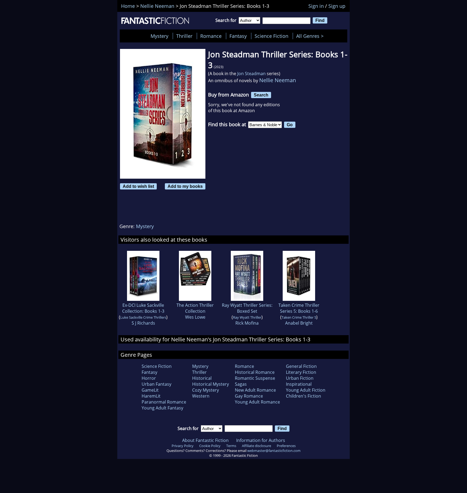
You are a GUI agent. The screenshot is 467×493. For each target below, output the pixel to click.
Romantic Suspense (255, 378)
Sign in (316, 6)
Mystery (159, 36)
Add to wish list (138, 186)
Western (200, 396)
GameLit (150, 390)
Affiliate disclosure (256, 445)
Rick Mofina (247, 323)
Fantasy (238, 36)
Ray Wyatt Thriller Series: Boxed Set (247, 308)
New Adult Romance (255, 390)
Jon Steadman (251, 73)
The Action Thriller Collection (195, 308)
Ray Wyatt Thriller (247, 317)
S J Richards (143, 323)
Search (261, 94)
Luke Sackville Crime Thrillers (143, 317)
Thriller (184, 36)
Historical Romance (255, 372)
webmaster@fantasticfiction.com (274, 450)
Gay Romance (249, 396)
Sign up (336, 6)
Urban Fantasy (156, 384)
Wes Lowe (195, 317)
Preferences (286, 445)
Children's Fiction (303, 396)
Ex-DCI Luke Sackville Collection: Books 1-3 (143, 308)
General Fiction (301, 366)
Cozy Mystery (205, 390)
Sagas (241, 384)
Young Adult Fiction (305, 390)
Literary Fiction (301, 372)
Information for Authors (260, 440)
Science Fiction (271, 36)
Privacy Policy (183, 445)
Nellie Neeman (277, 80)
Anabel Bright (299, 323)
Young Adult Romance (257, 402)
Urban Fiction (299, 378)
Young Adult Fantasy (162, 408)
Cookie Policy (210, 445)
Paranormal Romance (164, 402)
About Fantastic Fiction (205, 440)
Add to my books (185, 186)
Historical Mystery (210, 384)
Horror (149, 378)
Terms (231, 445)
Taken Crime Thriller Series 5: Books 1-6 (298, 308)
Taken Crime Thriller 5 (299, 317)
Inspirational (299, 384)
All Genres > (311, 36)
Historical (202, 378)
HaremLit (151, 396)
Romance (211, 36)
